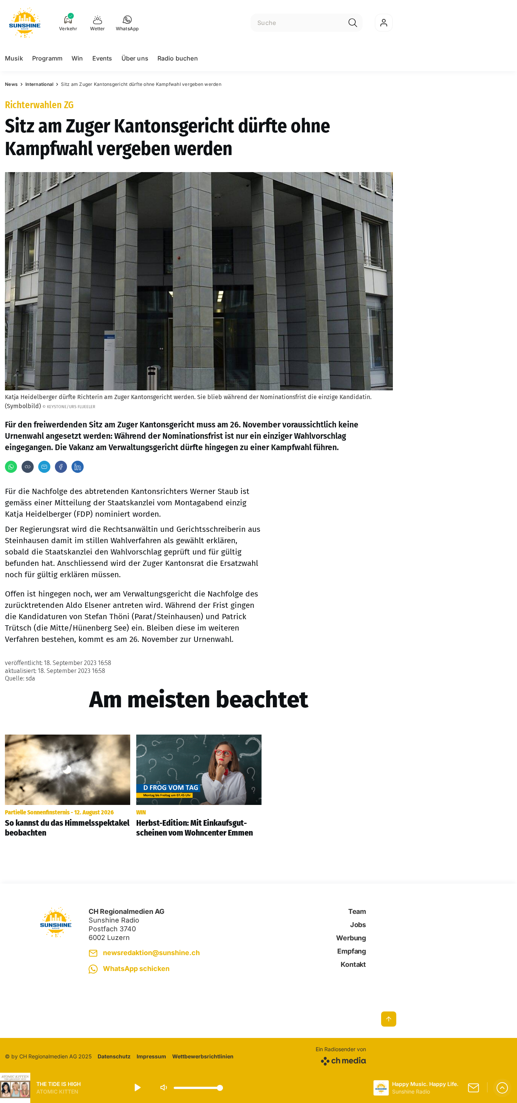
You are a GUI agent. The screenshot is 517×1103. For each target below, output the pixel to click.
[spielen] (137, 1087)
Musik (14, 58)
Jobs (358, 925)
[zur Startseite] (24, 23)
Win (77, 58)
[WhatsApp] (11, 467)
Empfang (351, 951)
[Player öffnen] (502, 1088)
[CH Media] (341, 1059)
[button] (127, 22)
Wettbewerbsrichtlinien (203, 1056)
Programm (47, 58)
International (39, 84)
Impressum (151, 1056)
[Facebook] (61, 467)
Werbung (351, 938)
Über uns (134, 58)
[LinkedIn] (78, 467)
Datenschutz (114, 1056)
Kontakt (353, 964)
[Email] (44, 467)
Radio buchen (177, 58)
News (11, 84)
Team (357, 911)
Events (102, 58)
